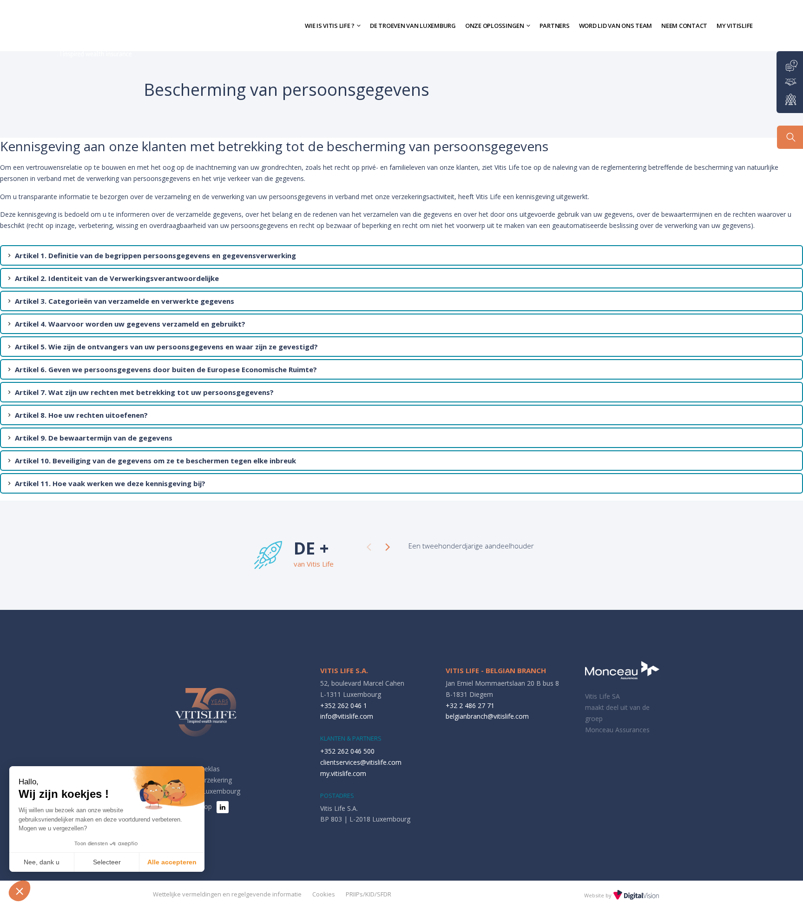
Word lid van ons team (615, 25)
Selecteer (107, 862)
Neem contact (684, 25)
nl (765, 25)
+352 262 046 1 (343, 705)
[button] (19, 891)
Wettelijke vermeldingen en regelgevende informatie (227, 894)
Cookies (323, 894)
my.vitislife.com (343, 773)
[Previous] (369, 547)
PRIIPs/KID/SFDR (368, 894)
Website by (598, 895)
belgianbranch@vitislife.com (487, 716)
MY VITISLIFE (735, 25)
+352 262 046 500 (347, 751)
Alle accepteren (172, 862)
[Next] (388, 547)
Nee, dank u (41, 862)
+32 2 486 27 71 (470, 705)
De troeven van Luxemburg (413, 25)
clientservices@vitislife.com (361, 762)
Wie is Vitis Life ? (330, 25)
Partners (555, 25)
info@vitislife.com (346, 716)
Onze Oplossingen (494, 25)
